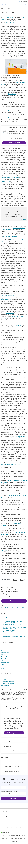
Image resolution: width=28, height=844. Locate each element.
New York (3, 658)
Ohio (2, 660)
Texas (2, 664)
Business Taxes (5, 685)
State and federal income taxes (10, 177)
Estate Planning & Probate (19, 607)
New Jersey (4, 656)
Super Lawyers (5, 806)
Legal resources (8, 8)
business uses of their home (11, 237)
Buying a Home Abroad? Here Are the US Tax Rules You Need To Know (14, 627)
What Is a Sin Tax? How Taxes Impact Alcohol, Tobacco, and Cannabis (14, 621)
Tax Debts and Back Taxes (7, 681)
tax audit (18, 325)
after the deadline (6, 299)
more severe (10, 313)
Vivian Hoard (12, 94)
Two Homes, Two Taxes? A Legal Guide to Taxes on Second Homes (13, 631)
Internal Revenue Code (10, 111)
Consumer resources (7, 816)
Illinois (2, 650)
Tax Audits (3, 679)
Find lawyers (14, 601)
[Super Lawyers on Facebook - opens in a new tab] (8, 826)
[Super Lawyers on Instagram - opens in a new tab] (12, 826)
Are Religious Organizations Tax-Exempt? (13, 624)
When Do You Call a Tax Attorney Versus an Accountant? (14, 637)
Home (2, 8)
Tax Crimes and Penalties (7, 683)
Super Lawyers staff (8, 17)
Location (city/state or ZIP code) (8, 594)
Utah (2, 666)
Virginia (3, 668)
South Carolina (5, 662)
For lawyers (4, 811)
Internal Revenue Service (10, 118)
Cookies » (23, 838)
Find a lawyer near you (14, 733)
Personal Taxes (5, 677)
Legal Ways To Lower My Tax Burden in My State (14, 618)
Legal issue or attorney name (8, 784)
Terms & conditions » (7, 838)
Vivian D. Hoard (10, 22)
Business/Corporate (6, 607)
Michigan (3, 654)
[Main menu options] (2, 4)
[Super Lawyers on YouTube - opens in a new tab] (16, 826)
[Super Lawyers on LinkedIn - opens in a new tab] (19, 826)
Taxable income (5, 181)
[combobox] (14, 596)
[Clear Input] (25, 596)
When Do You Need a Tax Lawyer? (11, 634)
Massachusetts (5, 652)
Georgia (3, 648)
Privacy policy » (17, 838)
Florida (3, 646)
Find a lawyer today (14, 143)
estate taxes (4, 550)
